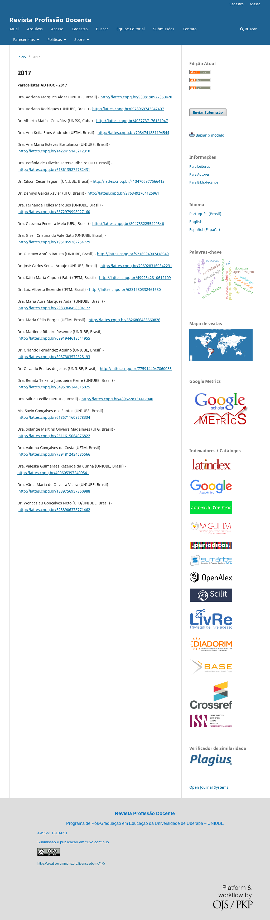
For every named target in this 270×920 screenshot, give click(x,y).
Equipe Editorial (131, 28)
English (195, 221)
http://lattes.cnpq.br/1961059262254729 (54, 241)
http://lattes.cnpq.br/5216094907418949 (133, 253)
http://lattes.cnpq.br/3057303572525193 (54, 356)
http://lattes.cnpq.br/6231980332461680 (125, 289)
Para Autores (199, 174)
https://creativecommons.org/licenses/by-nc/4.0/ (71, 863)
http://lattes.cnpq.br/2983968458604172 (54, 307)
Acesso (57, 28)
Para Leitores (199, 166)
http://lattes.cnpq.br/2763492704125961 (123, 193)
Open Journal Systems (208, 787)
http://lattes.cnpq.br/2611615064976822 (54, 435)
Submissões (163, 28)
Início (21, 57)
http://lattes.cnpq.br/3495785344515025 (54, 386)
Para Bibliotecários (203, 182)
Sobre (80, 39)
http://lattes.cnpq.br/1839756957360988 (54, 491)
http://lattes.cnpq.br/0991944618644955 (54, 338)
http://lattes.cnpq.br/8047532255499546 (128, 223)
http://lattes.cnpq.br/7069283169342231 (136, 265)
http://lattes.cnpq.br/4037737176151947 (132, 120)
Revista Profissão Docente (50, 19)
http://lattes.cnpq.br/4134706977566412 (129, 181)
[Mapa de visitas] (221, 359)
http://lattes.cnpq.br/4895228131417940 (117, 398)
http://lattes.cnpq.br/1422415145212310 (54, 150)
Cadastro (80, 28)
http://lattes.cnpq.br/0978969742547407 (128, 108)
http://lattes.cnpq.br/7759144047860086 (136, 368)
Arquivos (35, 28)
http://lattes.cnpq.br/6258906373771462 (54, 509)
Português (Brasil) (205, 213)
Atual (14, 28)
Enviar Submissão (208, 112)
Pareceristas (24, 39)
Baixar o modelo (210, 135)
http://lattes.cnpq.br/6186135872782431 (54, 169)
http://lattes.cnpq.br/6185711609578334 (54, 417)
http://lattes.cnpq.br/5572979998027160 (54, 211)
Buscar (102, 28)
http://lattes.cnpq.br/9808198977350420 (136, 96)
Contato (189, 28)
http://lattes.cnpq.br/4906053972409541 (53, 472)
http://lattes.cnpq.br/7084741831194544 (133, 132)
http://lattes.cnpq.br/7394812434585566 (54, 454)
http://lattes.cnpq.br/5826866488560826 (124, 319)
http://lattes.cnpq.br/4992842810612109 (135, 277)
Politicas (55, 39)
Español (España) (204, 229)
